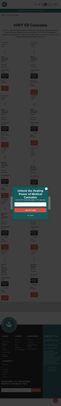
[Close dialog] (46, 188)
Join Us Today (30, 210)
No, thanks (30, 215)
